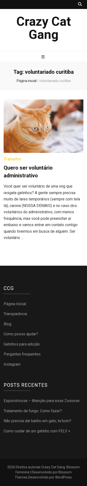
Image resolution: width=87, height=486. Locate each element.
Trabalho (12, 159)
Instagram (12, 364)
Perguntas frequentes (22, 354)
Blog (7, 324)
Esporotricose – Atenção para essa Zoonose (42, 400)
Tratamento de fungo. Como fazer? (33, 411)
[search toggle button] (80, 4)
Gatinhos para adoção (22, 344)
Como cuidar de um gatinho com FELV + (37, 431)
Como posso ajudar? (21, 334)
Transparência (15, 314)
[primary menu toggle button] (43, 57)
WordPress (63, 477)
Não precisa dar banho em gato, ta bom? (37, 421)
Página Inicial (15, 304)
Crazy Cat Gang (43, 28)
